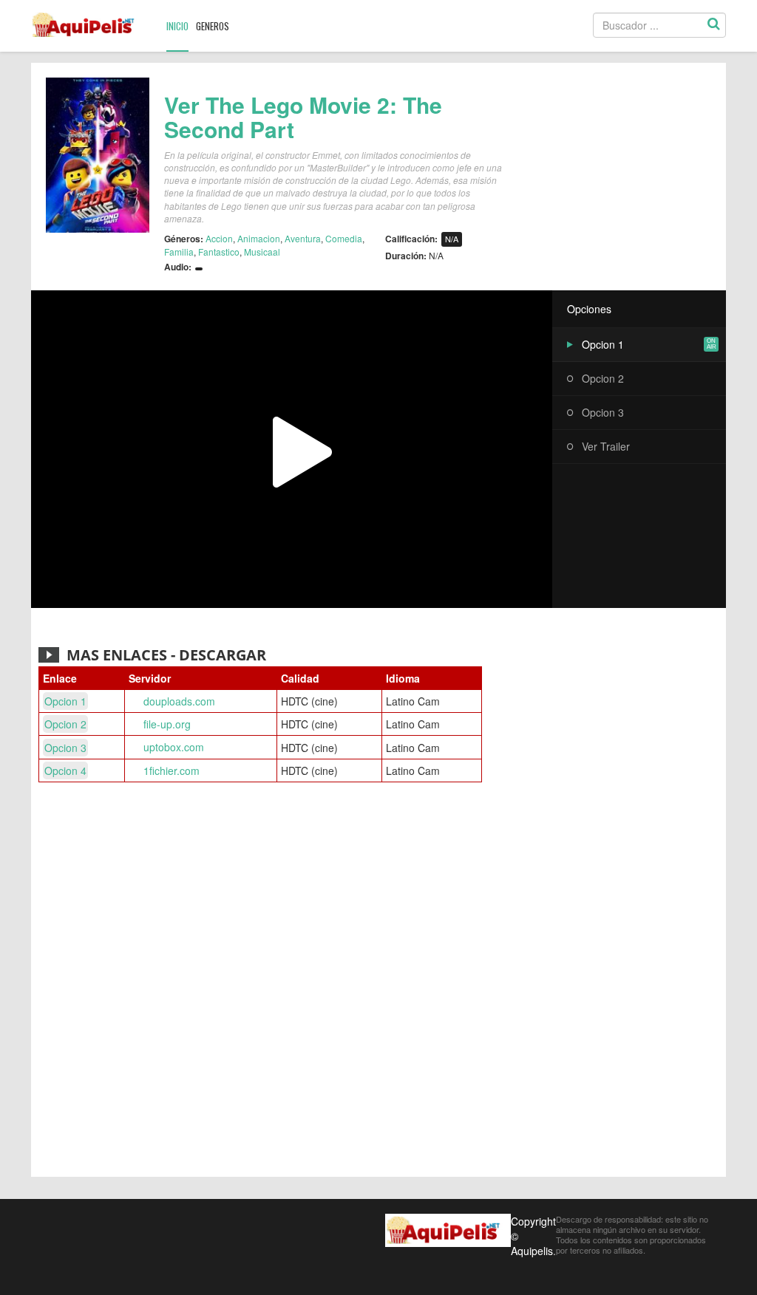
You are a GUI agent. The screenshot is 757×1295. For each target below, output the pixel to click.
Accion (219, 238)
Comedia (343, 238)
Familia (179, 251)
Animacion (258, 238)
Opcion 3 (603, 412)
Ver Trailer (606, 446)
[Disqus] (378, 981)
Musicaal (262, 251)
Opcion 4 (65, 770)
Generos (212, 25)
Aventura (303, 238)
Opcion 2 (603, 378)
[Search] (713, 25)
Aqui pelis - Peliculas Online (87, 25)
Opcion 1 (603, 344)
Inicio (177, 25)
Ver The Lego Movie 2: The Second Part (303, 117)
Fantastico (219, 251)
